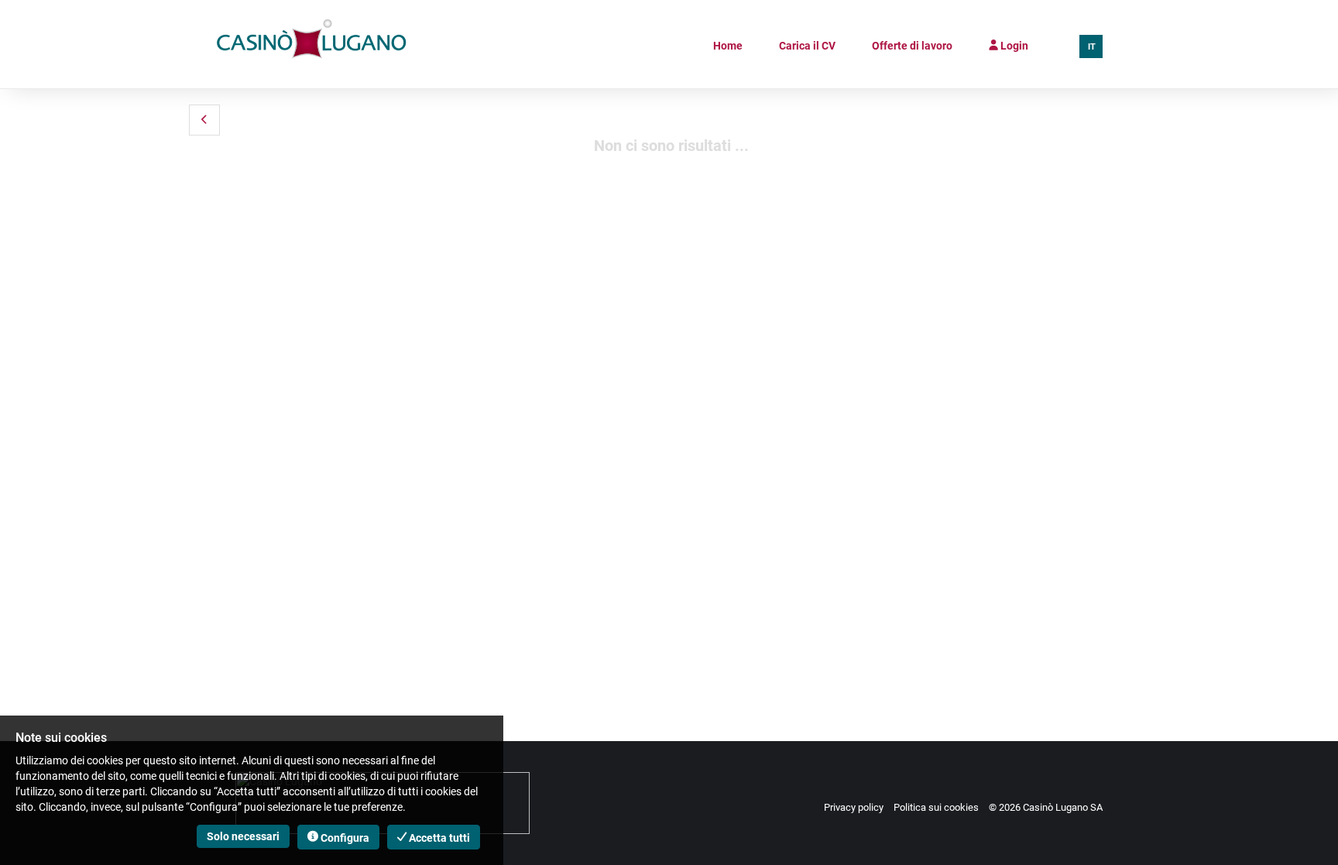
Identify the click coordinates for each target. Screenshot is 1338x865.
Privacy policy (853, 807)
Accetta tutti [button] (438, 838)
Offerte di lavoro (912, 45)
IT (1092, 47)
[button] (204, 120)
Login (1013, 45)
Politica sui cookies (936, 807)
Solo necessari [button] (243, 836)
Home (728, 45)
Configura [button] (343, 838)
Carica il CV (807, 45)
